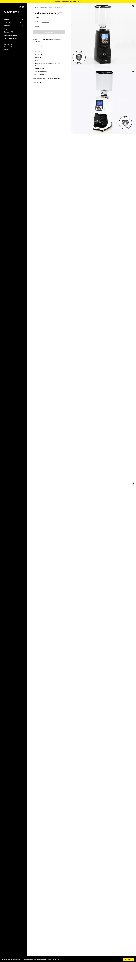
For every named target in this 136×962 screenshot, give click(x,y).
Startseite (35, 7)
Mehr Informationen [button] (67, 959)
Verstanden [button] (128, 959)
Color (35, 24)
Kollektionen (43, 7)
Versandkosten (45, 21)
